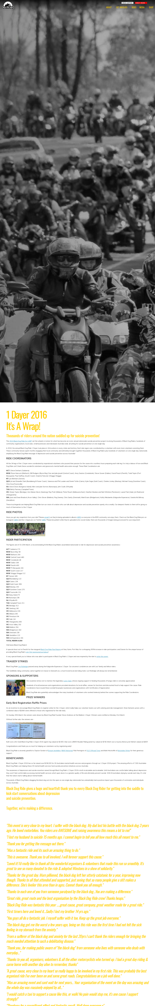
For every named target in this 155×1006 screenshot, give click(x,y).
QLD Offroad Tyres (93, 751)
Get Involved (121, 7)
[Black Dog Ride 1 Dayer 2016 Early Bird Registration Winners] (25, 724)
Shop (151, 7)
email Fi (47, 517)
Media (142, 7)
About (109, 7)
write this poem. (102, 656)
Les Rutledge (23, 666)
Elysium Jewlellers (54, 751)
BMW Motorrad (67, 751)
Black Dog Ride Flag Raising (51, 649)
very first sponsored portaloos (37, 652)
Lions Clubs (67, 681)
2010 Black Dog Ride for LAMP (20, 441)
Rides (134, 7)
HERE (79, 517)
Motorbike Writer (124, 751)
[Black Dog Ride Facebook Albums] (25, 524)
